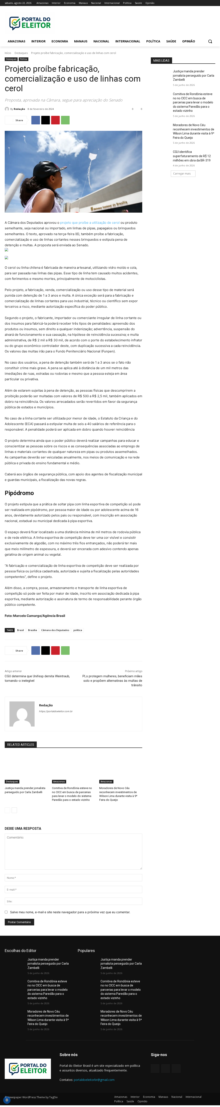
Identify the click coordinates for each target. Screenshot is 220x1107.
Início (8, 53)
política (77, 630)
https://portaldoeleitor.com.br (56, 711)
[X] (201, 3)
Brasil (20, 630)
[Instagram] (194, 3)
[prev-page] (7, 810)
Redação (19, 108)
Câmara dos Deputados (55, 630)
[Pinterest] (55, 120)
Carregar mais (182, 173)
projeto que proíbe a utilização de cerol (90, 223)
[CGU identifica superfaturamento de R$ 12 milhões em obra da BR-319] (160, 156)
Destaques (21, 53)
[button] (210, 41)
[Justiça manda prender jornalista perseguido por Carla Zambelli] (26, 768)
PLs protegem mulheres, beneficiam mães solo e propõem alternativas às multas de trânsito (112, 680)
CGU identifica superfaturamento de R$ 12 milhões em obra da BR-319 (192, 156)
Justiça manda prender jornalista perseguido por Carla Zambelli (193, 75)
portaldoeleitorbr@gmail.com (94, 1080)
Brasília (32, 630)
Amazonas (59, 781)
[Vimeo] (206, 3)
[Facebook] (188, 3)
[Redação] (7, 109)
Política (23, 59)
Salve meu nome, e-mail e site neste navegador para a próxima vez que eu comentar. (70, 912)
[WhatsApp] (65, 120)
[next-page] (14, 810)
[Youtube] (212, 3)
